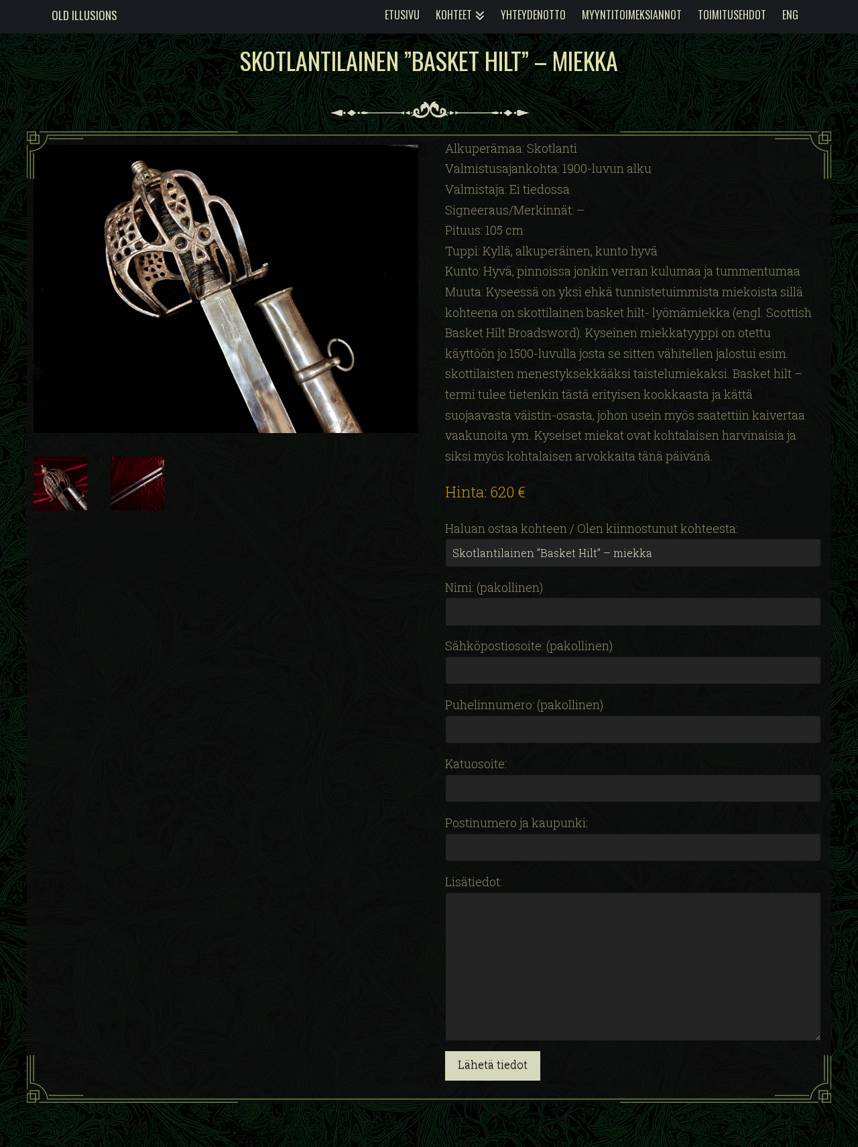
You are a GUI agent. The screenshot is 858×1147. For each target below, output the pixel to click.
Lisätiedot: (473, 881)
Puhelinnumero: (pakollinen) (524, 705)
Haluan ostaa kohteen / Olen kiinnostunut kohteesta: (591, 528)
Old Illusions (84, 15)
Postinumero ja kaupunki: (516, 822)
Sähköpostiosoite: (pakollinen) (529, 646)
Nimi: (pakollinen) (494, 587)
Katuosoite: (476, 764)
